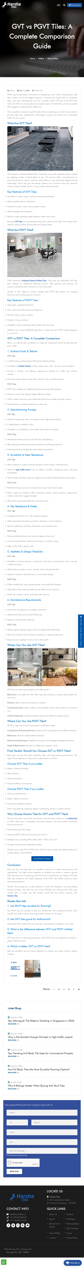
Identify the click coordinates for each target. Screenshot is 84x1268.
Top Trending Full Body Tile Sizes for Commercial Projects (40, 1053)
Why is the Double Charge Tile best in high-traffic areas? (40, 1037)
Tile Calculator (72, 1228)
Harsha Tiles (12, 896)
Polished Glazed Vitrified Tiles (34, 280)
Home (32, 58)
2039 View (39, 91)
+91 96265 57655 (18, 1220)
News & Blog (52, 58)
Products (69, 1214)
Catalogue (70, 1219)
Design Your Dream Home (81, 632)
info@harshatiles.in (18, 1214)
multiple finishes (24, 366)
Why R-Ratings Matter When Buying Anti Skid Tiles (36, 1085)
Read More (12, 1024)
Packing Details (72, 1224)
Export (52, 1219)
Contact (52, 1238)
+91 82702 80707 (18, 1217)
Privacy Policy (71, 1238)
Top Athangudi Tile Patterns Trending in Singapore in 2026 (41, 1020)
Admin (12, 91)
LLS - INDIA (24, 1252)
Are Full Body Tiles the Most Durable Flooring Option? (39, 1069)
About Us (53, 1214)
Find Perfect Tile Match (42, 859)
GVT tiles (18, 221)
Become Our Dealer (54, 1225)
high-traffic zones (23, 469)
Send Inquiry (75, 5)
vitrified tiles (72, 818)
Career (69, 1233)
